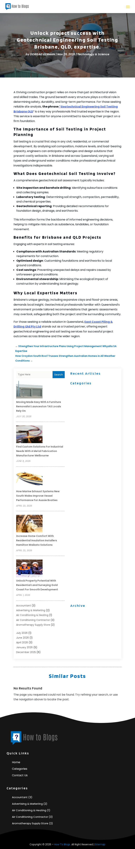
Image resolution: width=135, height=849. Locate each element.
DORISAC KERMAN (42, 54)
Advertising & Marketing (30, 610)
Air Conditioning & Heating (32, 615)
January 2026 (24, 647)
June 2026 (22, 637)
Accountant (23, 605)
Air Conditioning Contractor (33, 620)
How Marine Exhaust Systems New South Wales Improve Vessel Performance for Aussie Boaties (38, 496)
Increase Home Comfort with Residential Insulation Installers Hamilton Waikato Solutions (36, 540)
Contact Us (20, 775)
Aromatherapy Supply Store (33, 625)
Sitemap (100, 844)
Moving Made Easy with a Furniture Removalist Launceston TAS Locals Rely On (38, 406)
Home (16, 762)
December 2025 (26, 652)
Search (58, 374)
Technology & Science (93, 54)
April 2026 (22, 642)
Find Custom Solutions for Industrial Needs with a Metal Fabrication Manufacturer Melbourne (39, 451)
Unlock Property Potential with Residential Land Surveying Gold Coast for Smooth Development (37, 585)
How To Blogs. (62, 844)
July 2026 (22, 633)
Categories (19, 769)
